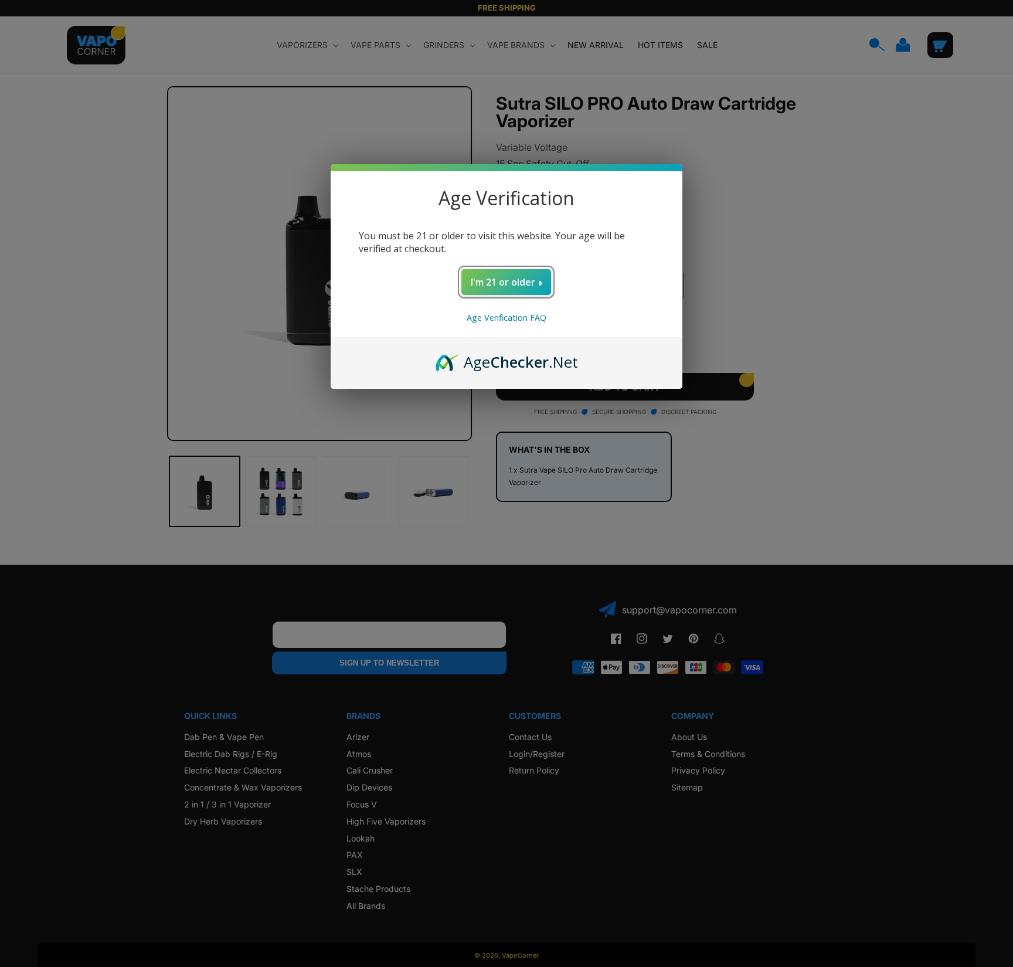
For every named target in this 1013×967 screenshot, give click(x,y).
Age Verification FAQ (506, 317)
